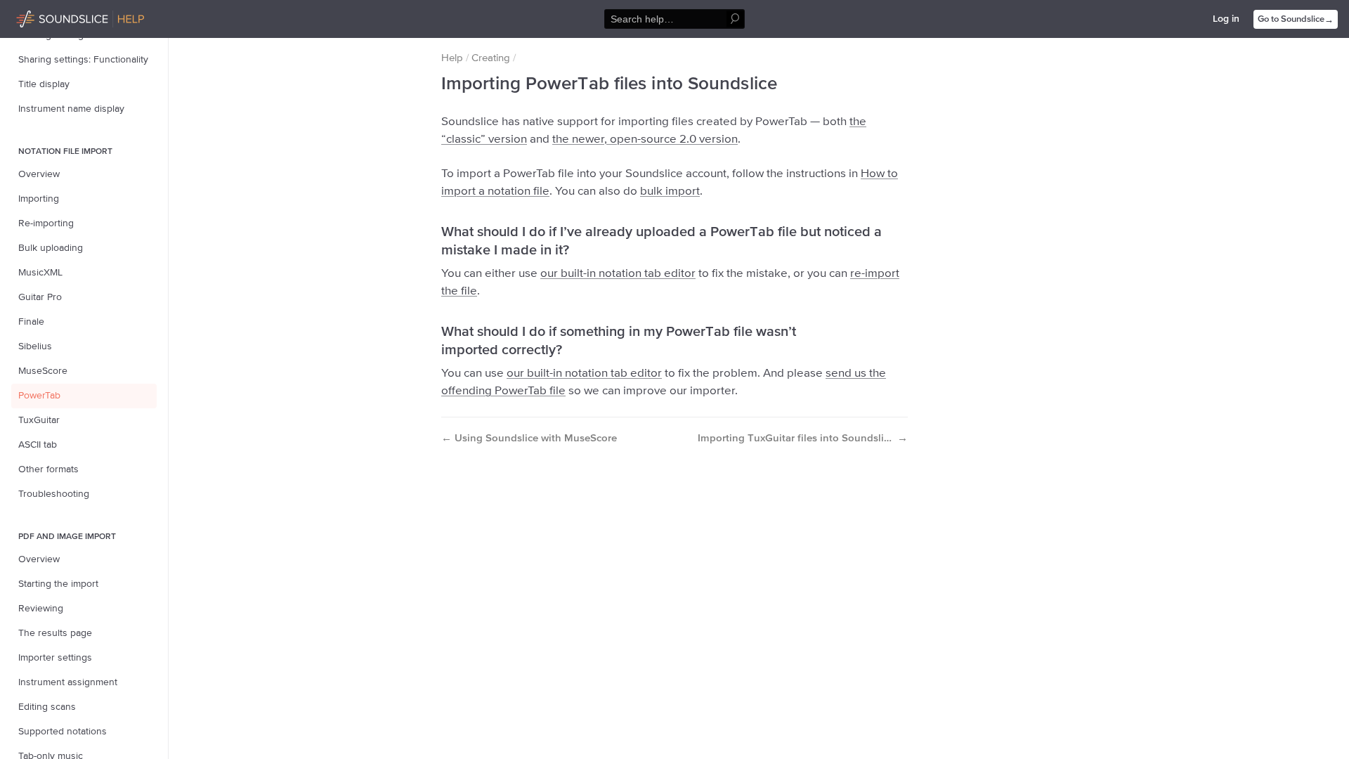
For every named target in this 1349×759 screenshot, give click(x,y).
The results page (55, 633)
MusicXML (40, 273)
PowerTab (39, 396)
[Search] (735, 19)
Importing (38, 199)
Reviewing (40, 609)
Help (452, 58)
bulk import (670, 191)
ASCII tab (37, 445)
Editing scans (47, 707)
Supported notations (62, 732)
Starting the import (58, 584)
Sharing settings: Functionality (83, 60)
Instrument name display (71, 109)
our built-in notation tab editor (618, 274)
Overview (39, 174)
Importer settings (55, 658)
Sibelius (35, 346)
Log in (1226, 19)
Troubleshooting (53, 494)
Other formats (48, 469)
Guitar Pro (40, 297)
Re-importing (46, 223)
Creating (490, 58)
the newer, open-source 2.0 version (645, 139)
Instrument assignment (67, 682)
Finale (31, 322)
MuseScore (42, 371)
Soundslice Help (51, 16)
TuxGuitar (39, 420)
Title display (44, 84)
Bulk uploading (50, 248)
